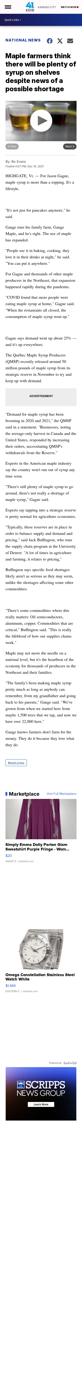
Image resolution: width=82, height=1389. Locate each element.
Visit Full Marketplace (62, 793)
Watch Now (69, 7)
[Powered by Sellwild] (70, 1063)
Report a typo (16, 763)
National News (23, 40)
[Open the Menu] (7, 7)
